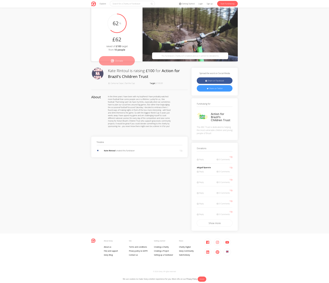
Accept (202, 279)
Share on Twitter (216, 88)
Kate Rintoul (109, 150)
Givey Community (186, 251)
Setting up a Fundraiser (163, 255)
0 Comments (224, 159)
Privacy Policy (191, 279)
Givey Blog (108, 255)
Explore (103, 3)
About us (107, 247)
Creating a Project (161, 251)
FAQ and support (111, 251)
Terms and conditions (138, 247)
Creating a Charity (161, 247)
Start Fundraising (227, 3)
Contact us (133, 255)
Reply (201, 159)
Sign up (210, 3)
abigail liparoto (204, 167)
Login (200, 3)
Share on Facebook (215, 80)
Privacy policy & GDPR (138, 251)
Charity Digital (185, 247)
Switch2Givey (184, 255)
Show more (215, 223)
